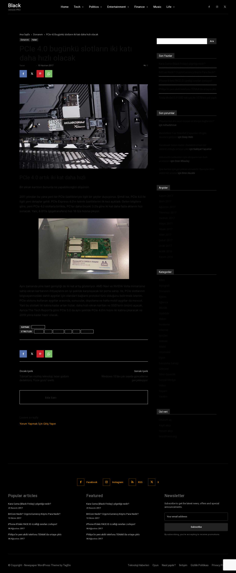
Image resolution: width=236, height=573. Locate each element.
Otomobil (164, 352)
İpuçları (163, 335)
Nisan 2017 (165, 229)
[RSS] (132, 482)
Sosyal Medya (167, 380)
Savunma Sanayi (168, 363)
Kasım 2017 (166, 196)
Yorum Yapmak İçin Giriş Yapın (38, 423)
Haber (34, 39)
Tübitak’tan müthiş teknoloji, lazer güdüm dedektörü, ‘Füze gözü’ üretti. (44, 378)
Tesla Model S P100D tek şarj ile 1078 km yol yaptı (187, 97)
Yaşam (163, 391)
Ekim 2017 (165, 201)
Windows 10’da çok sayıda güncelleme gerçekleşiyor (124, 378)
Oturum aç (165, 419)
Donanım (38, 34)
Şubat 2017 (165, 240)
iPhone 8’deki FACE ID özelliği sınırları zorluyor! (185, 80)
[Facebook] (209, 7)
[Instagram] (217, 7)
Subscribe (196, 527)
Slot (68, 331)
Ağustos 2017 (167, 207)
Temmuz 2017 (167, 212)
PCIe (48, 331)
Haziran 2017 (167, 218)
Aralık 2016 (165, 251)
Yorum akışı (166, 431)
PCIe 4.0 (58, 331)
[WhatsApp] (48, 73)
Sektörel (164, 368)
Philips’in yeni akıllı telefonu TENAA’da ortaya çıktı (187, 89)
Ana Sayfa (25, 34)
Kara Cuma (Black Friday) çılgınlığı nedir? (182, 63)
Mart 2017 (165, 234)
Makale (163, 341)
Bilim (162, 280)
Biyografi (164, 285)
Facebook (91, 482)
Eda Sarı (30, 65)
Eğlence (163, 302)
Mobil (162, 346)
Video (162, 385)
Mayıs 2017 (166, 223)
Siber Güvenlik (167, 374)
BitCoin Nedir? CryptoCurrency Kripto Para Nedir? (187, 72)
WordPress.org (168, 436)
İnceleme (164, 324)
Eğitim (162, 296)
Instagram (117, 482)
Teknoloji (87, 331)
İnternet (163, 330)
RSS (140, 482)
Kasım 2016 (166, 257)
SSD (76, 331)
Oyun (162, 357)
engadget (38, 327)
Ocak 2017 (165, 245)
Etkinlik (163, 308)
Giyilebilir (164, 313)
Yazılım (163, 396)
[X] (225, 7)
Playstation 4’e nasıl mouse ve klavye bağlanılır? (186, 121)
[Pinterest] (40, 73)
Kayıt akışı (165, 425)
